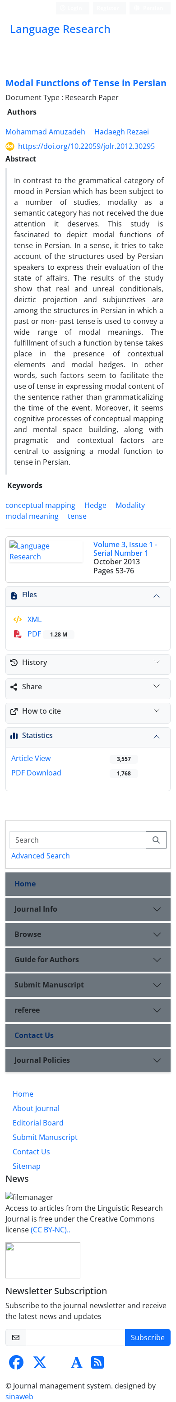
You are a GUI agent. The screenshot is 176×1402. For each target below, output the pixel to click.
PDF (46, 634)
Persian (152, 8)
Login (74, 8)
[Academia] (77, 1365)
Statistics (37, 735)
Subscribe (148, 1337)
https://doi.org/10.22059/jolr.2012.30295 (86, 146)
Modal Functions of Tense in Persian (86, 83)
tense (77, 516)
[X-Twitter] (40, 1365)
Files (29, 595)
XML (34, 619)
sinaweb (19, 1397)
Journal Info (35, 909)
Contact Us (34, 1035)
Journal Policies (42, 1060)
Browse (27, 934)
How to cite (41, 711)
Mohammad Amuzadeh (45, 132)
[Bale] (59, 1365)
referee (27, 1010)
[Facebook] (16, 1365)
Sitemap (27, 1166)
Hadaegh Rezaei (121, 132)
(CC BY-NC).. (50, 1230)
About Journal (36, 1108)
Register (108, 8)
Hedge (95, 505)
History (34, 662)
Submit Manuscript (49, 985)
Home (25, 884)
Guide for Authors (46, 959)
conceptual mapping (40, 505)
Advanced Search (40, 856)
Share (32, 687)
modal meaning (32, 516)
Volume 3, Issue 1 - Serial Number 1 (125, 549)
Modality (130, 505)
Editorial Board (38, 1123)
